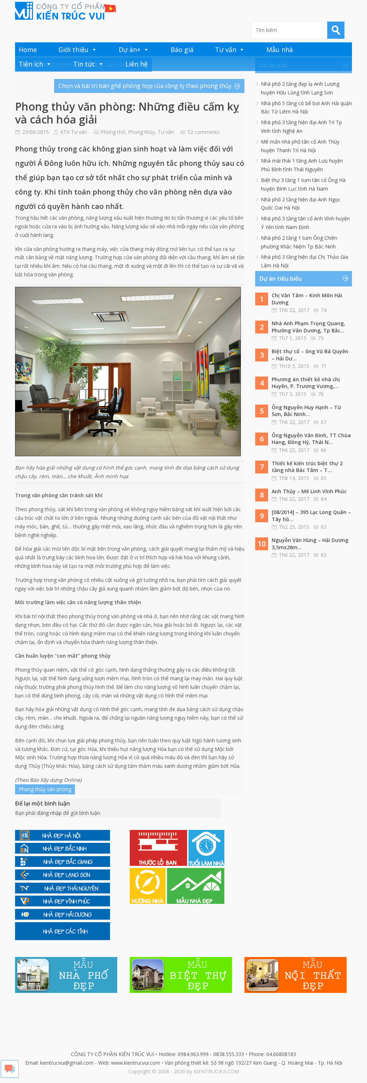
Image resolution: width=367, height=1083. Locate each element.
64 (324, 498)
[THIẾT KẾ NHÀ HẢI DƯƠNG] (62, 917)
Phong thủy (141, 132)
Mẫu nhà (279, 49)
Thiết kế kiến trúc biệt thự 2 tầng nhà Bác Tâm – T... (307, 467)
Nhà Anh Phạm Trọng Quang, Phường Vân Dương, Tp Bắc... (308, 327)
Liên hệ (136, 64)
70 (321, 394)
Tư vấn (225, 49)
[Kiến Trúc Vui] (65, 11)
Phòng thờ (113, 132)
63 (324, 526)
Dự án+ (129, 49)
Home (28, 49)
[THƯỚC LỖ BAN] (159, 863)
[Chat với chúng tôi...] (10, 1076)
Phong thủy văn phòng (45, 789)
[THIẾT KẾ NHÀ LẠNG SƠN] (62, 878)
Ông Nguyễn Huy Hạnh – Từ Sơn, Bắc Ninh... (306, 411)
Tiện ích (31, 64)
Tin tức (84, 64)
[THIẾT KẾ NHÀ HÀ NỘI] (62, 838)
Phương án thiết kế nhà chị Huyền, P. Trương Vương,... (306, 383)
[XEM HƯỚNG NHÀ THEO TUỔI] (148, 901)
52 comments (203, 132)
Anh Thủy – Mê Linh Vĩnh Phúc (309, 491)
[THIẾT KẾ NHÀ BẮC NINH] (62, 851)
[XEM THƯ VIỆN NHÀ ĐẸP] (195, 901)
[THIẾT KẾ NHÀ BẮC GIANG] (62, 865)
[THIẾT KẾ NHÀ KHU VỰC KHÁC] (62, 938)
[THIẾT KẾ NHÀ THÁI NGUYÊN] (62, 891)
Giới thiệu (73, 49)
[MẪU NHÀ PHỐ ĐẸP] (66, 991)
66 (324, 450)
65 (324, 478)
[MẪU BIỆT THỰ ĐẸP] (181, 991)
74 (324, 310)
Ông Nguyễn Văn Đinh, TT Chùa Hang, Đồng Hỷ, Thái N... (311, 439)
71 (324, 366)
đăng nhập (49, 812)
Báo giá (182, 49)
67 (324, 422)
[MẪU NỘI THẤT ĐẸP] (295, 991)
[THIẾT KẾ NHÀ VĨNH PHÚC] (62, 904)
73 (321, 338)
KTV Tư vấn (73, 132)
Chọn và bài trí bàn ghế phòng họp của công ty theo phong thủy (145, 86)
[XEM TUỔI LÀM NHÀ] (206, 863)
